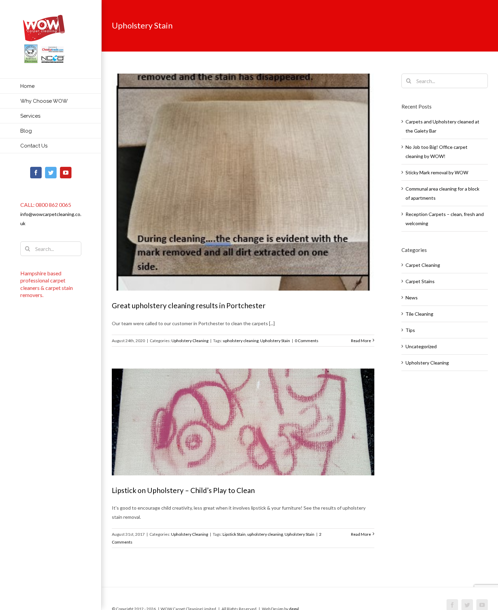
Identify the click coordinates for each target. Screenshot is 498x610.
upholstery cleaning (240, 340)
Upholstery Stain (275, 340)
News (412, 297)
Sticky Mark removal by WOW (437, 172)
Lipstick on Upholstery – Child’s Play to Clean (183, 490)
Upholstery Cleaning (189, 340)
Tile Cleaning (419, 314)
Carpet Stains (420, 281)
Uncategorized (421, 346)
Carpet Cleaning (423, 265)
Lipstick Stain (234, 534)
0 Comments (306, 340)
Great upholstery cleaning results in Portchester (189, 305)
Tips (410, 330)
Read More (361, 340)
